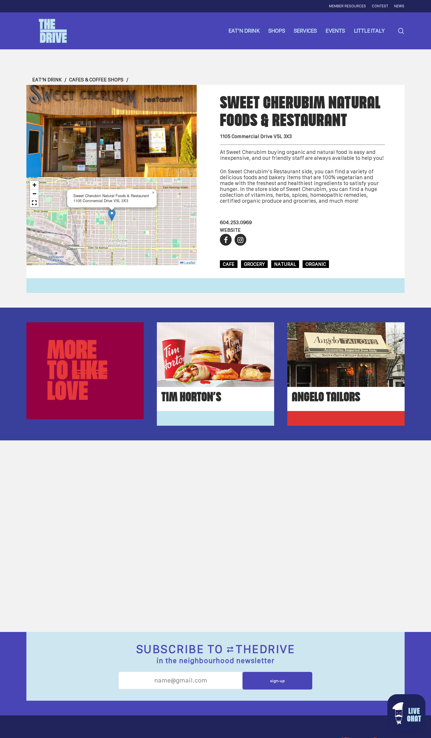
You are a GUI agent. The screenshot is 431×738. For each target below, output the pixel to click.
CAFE (229, 264)
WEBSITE (230, 230)
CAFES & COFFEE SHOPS (96, 79)
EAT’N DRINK (47, 79)
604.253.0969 (236, 222)
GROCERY (254, 264)
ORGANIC (316, 264)
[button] (112, 215)
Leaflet (189, 262)
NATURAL (285, 264)
